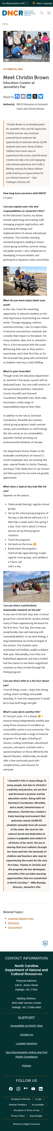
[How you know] (27, 3)
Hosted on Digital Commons (26, 1124)
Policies (26, 1065)
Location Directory (26, 1043)
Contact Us (26, 1034)
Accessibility (38, 1104)
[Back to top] (45, 943)
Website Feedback (18, 1104)
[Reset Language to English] (34, 3)
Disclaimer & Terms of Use (26, 1110)
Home (5, 24)
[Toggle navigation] (49, 13)
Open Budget (36, 1116)
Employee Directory (20, 1099)
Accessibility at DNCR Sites (26, 1025)
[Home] (18, 10)
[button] (39, 13)
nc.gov (38, 1099)
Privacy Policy (18, 1116)
